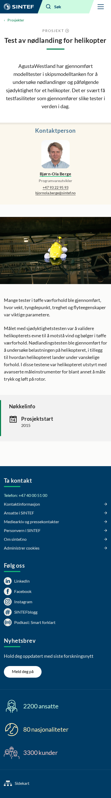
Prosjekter (15, 20)
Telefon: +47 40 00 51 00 (25, 495)
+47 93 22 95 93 (55, 187)
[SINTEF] (19, 6)
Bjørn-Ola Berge (55, 173)
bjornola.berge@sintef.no (55, 193)
